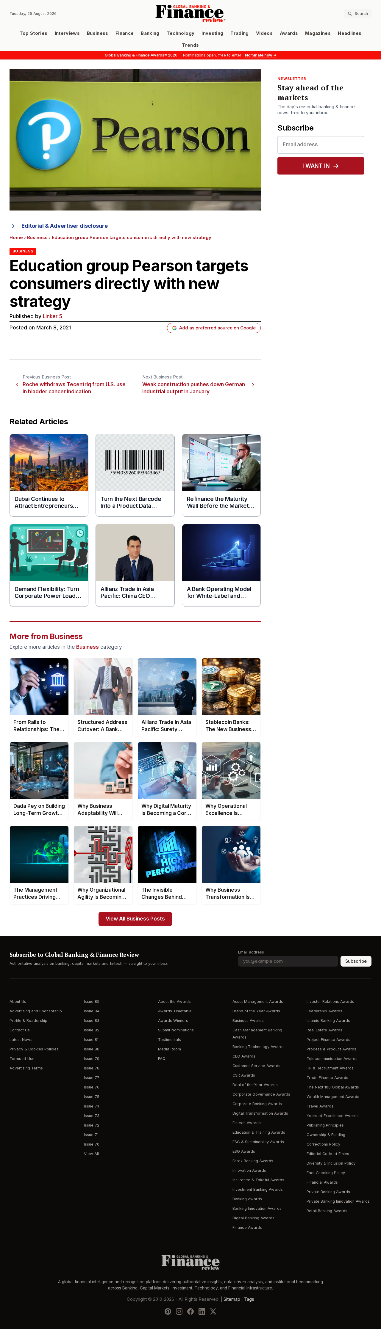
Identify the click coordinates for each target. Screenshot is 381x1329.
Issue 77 (91, 1077)
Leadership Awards (324, 1011)
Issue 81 (91, 1039)
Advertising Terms (26, 1068)
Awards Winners (173, 1020)
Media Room (169, 1049)
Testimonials (169, 1039)
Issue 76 (91, 1087)
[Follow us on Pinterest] (168, 1311)
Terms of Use (22, 1058)
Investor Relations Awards (330, 1001)
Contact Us (20, 1030)
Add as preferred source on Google (217, 328)
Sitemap (232, 1299)
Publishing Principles (325, 1125)
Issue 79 (91, 1058)
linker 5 (52, 316)
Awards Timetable (175, 1011)
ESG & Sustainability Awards (258, 1142)
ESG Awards (243, 1151)
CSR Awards (243, 1075)
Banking (150, 33)
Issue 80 (91, 1049)
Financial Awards (322, 1182)
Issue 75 (91, 1096)
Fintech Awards (246, 1123)
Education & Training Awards (258, 1132)
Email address (251, 952)
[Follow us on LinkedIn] (202, 1311)
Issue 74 (91, 1106)
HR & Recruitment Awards (330, 1068)
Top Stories (34, 33)
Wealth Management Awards (333, 1096)
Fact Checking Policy (326, 1173)
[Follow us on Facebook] (190, 1311)
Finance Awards (247, 1227)
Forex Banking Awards (252, 1161)
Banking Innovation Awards (257, 1208)
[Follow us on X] (213, 1311)
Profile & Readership (28, 1020)
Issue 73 (91, 1115)
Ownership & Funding (326, 1134)
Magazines (318, 33)
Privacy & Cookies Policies (34, 1049)
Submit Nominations (176, 1030)
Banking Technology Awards (258, 1046)
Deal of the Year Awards (255, 1085)
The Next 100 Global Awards (333, 1087)
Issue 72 (91, 1125)
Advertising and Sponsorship (36, 1011)
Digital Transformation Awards (260, 1113)
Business (97, 33)
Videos (264, 33)
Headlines (349, 33)
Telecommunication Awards (332, 1058)
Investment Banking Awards (257, 1189)
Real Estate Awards (324, 1030)
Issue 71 (91, 1134)
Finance (124, 33)
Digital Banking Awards (253, 1218)
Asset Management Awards (257, 1001)
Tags (249, 1299)
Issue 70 (91, 1144)
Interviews (67, 33)
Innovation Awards (249, 1170)
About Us (18, 1001)
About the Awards (174, 1001)
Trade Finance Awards (327, 1077)
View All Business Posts (135, 919)
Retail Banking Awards (327, 1211)
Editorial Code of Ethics (328, 1154)
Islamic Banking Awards (328, 1020)
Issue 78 (91, 1068)
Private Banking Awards (328, 1192)
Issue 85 (91, 1001)
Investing (212, 33)
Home (16, 237)
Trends (190, 45)
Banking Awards (247, 1199)
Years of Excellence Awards (333, 1115)
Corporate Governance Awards (261, 1094)
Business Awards (248, 1020)
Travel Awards (320, 1106)
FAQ (161, 1058)
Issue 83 (91, 1020)
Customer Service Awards (256, 1065)
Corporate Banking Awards (257, 1104)
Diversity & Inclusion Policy (331, 1163)
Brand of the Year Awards (256, 1011)
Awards (289, 33)
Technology (181, 33)
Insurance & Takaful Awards (258, 1180)
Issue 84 (91, 1011)
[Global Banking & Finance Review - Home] (190, 13)
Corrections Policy (323, 1144)
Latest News (21, 1039)
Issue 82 (91, 1030)
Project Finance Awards (328, 1039)
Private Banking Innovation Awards (338, 1201)
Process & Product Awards (331, 1049)
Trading (239, 33)
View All (91, 1154)
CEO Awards (243, 1056)
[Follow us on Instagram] (179, 1311)
